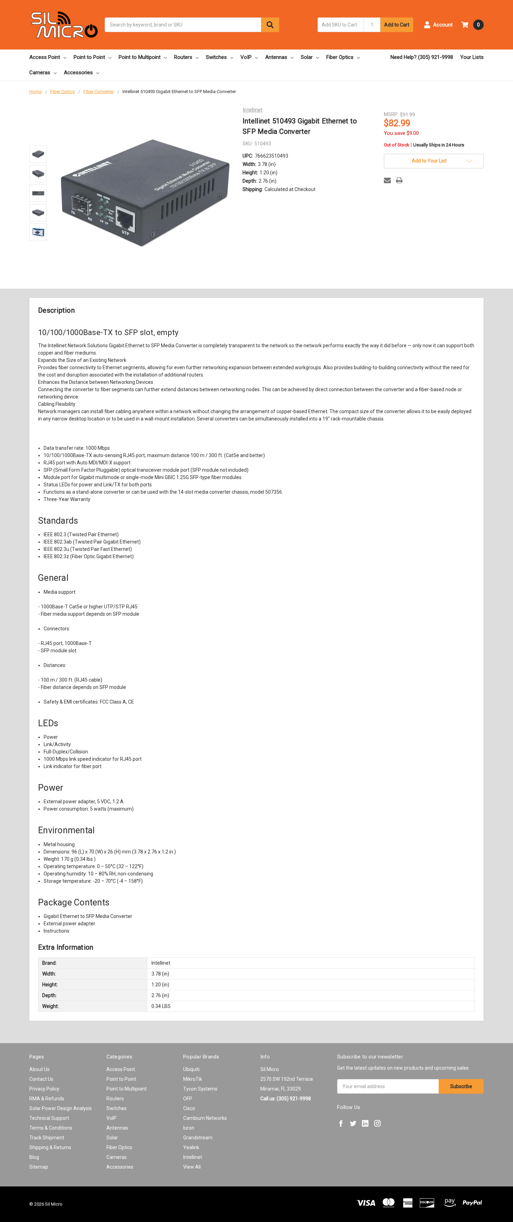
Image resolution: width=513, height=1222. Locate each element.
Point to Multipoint (140, 57)
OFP (187, 1098)
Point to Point (89, 57)
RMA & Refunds (46, 1098)
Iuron (188, 1128)
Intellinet (192, 1157)
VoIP (246, 57)
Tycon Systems (200, 1089)
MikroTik (192, 1079)
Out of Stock (424, 145)
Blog (34, 1157)
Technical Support (49, 1118)
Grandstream (198, 1137)
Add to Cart (396, 25)
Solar (307, 57)
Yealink (191, 1147)
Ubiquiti (191, 1069)
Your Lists (472, 57)
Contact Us (41, 1079)
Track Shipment (46, 1137)
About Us (39, 1069)
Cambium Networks (205, 1118)
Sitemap (38, 1167)
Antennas (276, 57)
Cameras (39, 72)
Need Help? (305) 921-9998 (422, 57)
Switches (216, 57)
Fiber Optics (340, 57)
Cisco (189, 1108)
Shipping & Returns (50, 1147)
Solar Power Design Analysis (60, 1108)
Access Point (44, 57)
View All (192, 1167)
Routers (183, 57)
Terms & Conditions (50, 1128)
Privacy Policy (44, 1089)
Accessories (78, 72)
